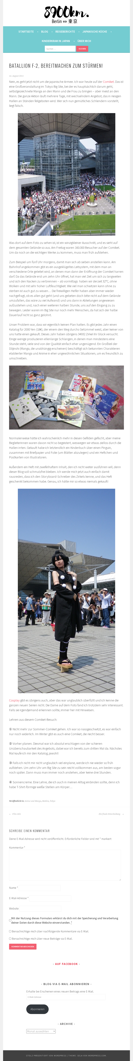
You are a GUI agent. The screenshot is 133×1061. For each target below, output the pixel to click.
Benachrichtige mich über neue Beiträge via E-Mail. (42, 938)
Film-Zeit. (16, 814)
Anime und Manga (33, 801)
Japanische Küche (94, 31)
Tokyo (52, 801)
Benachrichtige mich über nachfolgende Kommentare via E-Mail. (50, 931)
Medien (45, 801)
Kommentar (17, 847)
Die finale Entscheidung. (110, 814)
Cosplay (14, 700)
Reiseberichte (65, 31)
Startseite (26, 31)
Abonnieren (37, 1009)
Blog (44, 31)
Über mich (84, 41)
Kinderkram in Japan (56, 41)
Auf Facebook (66, 964)
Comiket (108, 82)
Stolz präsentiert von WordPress (46, 1055)
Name (13, 888)
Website (14, 908)
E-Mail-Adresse (19, 898)
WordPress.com (97, 1055)
